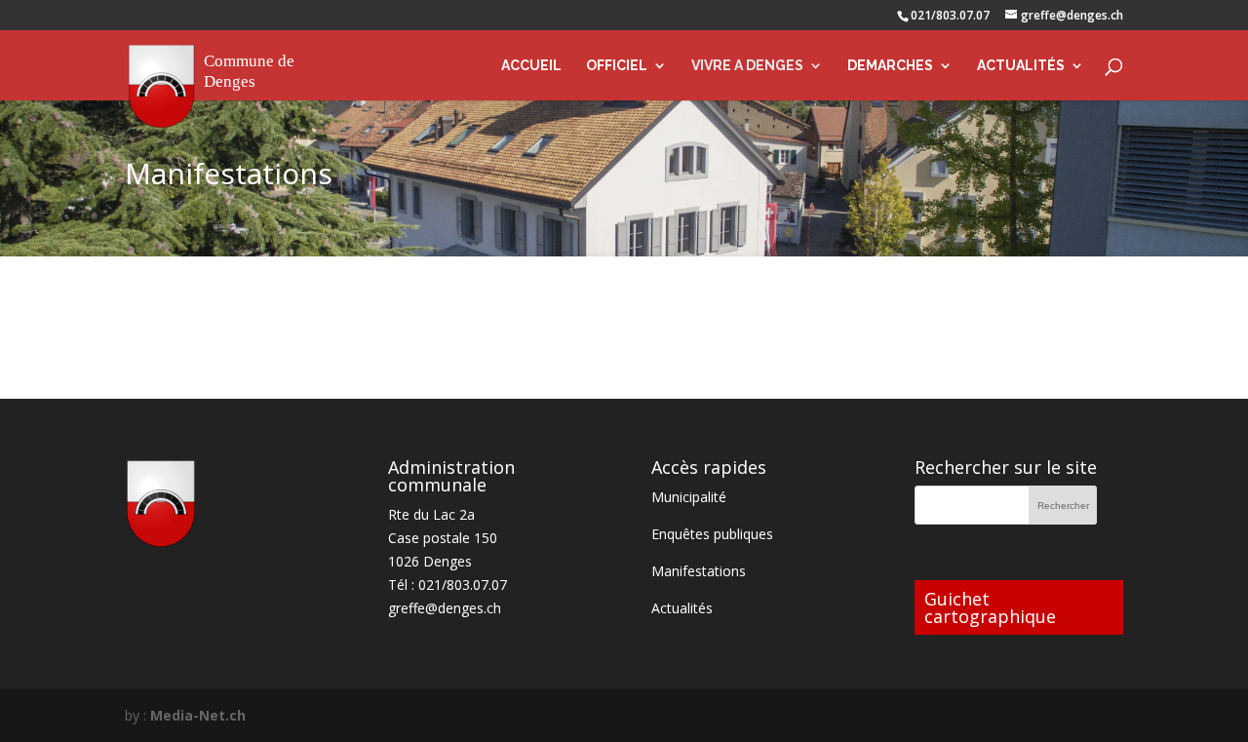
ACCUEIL (531, 66)
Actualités (682, 608)
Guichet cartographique (990, 607)
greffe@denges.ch (444, 608)
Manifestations (698, 571)
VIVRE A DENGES (747, 66)
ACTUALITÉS (1021, 66)
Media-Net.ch (198, 715)
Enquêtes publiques (712, 534)
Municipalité (688, 497)
